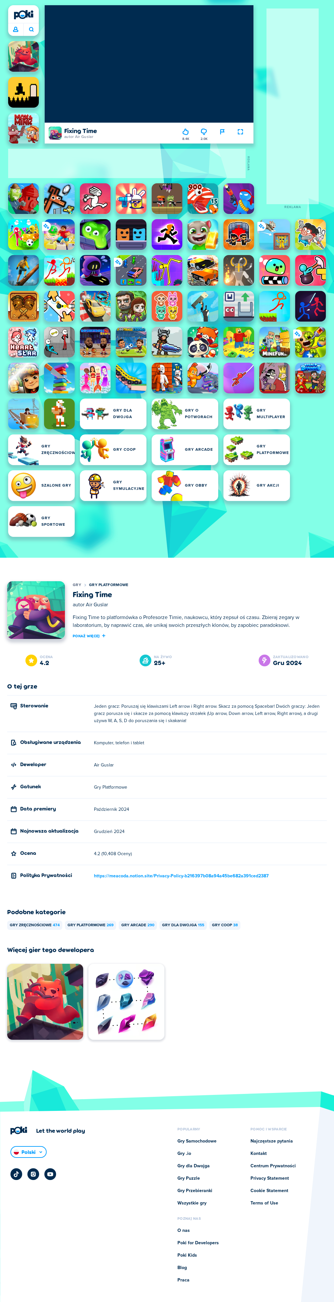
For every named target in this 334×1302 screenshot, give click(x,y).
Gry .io (184, 1153)
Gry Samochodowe (197, 1141)
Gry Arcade (137, 925)
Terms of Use (264, 1203)
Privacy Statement (269, 1178)
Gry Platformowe (109, 585)
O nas (183, 1230)
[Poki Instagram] (33, 1174)
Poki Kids (187, 1255)
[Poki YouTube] (50, 1174)
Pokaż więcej (86, 635)
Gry (77, 585)
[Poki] (23, 14)
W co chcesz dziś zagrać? (31, 29)
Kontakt (258, 1153)
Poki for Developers (198, 1243)
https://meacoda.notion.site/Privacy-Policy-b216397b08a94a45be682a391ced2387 (181, 876)
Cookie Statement (269, 1190)
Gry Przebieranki (194, 1190)
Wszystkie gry (191, 1203)
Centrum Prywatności (273, 1166)
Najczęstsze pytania (271, 1141)
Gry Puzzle (188, 1178)
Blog (182, 1267)
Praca (183, 1280)
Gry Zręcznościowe (35, 925)
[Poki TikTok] (16, 1174)
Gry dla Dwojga (183, 925)
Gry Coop (225, 925)
